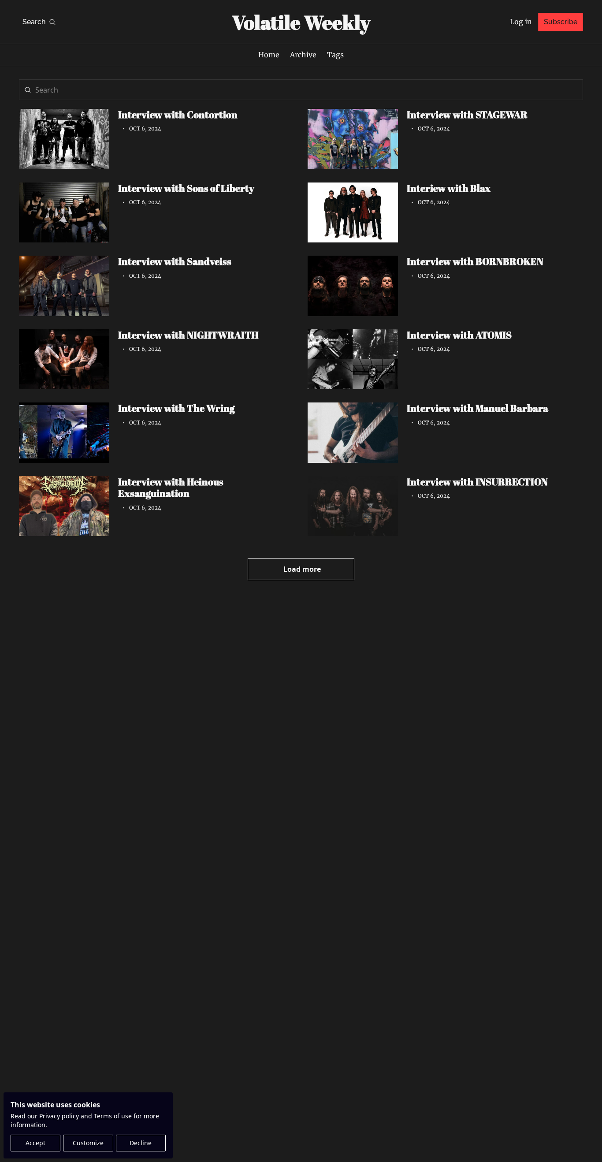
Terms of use (113, 1116)
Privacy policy (59, 1116)
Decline (141, 1143)
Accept (35, 1143)
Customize (88, 1143)
